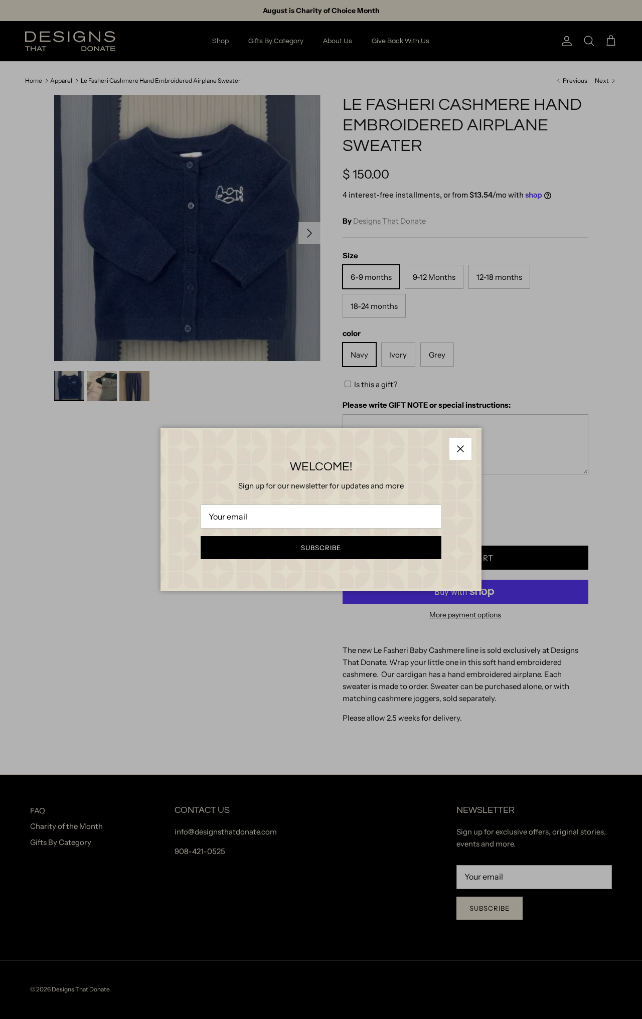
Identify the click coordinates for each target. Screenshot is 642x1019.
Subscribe (321, 548)
